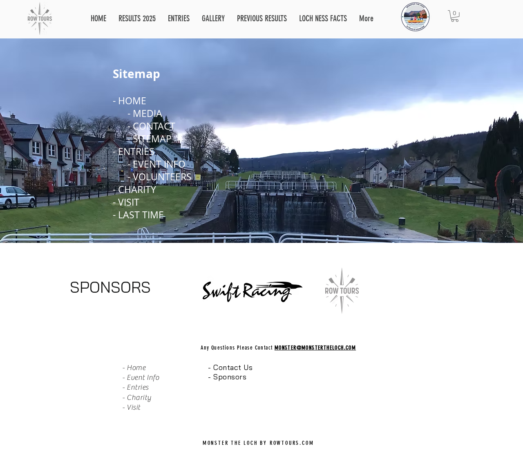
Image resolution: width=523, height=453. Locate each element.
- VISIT (126, 202)
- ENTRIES (135, 151)
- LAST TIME (138, 215)
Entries (138, 387)
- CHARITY (134, 189)
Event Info (143, 377)
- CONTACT (151, 126)
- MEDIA (144, 113)
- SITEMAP (149, 138)
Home (136, 367)
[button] (179, 18)
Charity (139, 397)
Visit (134, 407)
